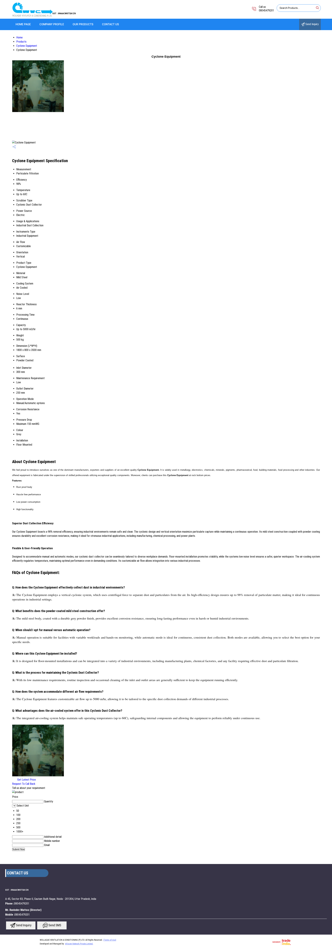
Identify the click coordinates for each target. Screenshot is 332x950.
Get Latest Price (26, 779)
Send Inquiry (312, 24)
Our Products (83, 24)
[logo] (32, 16)
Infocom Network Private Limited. (79, 944)
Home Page (23, 24)
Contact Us (110, 24)
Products (21, 41)
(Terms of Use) (109, 940)
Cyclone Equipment (26, 45)
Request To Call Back (23, 783)
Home (19, 37)
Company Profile (51, 24)
